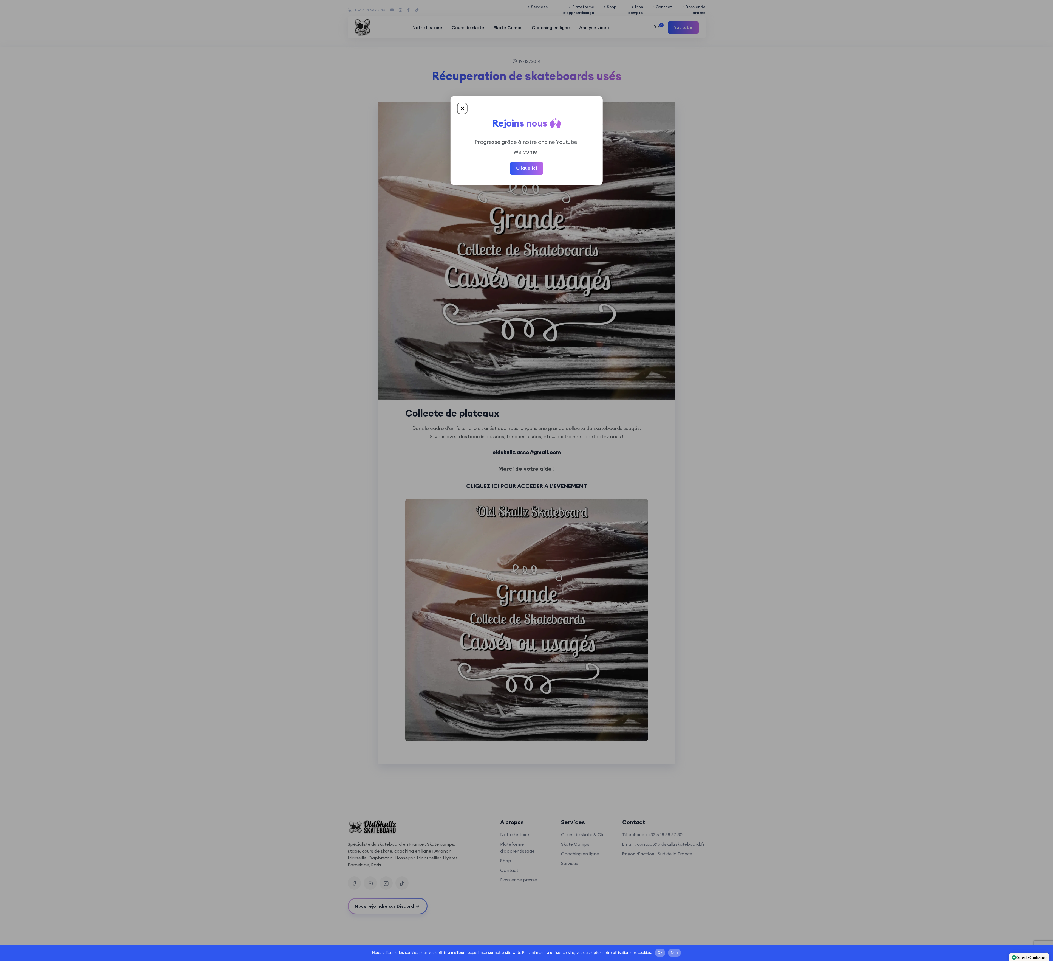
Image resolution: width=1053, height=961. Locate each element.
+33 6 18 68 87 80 (369, 9)
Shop (611, 6)
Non (674, 952)
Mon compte (635, 9)
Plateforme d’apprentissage (578, 9)
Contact (664, 6)
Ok (660, 952)
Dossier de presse (695, 9)
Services (539, 6)
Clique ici (526, 168)
